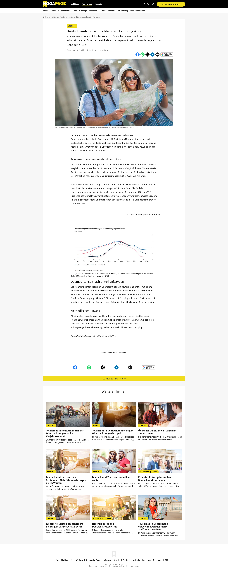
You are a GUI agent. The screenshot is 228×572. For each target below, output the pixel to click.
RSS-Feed (168, 560)
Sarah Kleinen (102, 50)
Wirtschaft (54, 11)
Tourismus (63, 17)
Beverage (83, 11)
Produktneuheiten (137, 11)
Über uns (107, 560)
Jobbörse (75, 4)
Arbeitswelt (65, 11)
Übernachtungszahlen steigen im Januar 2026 (157, 432)
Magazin (98, 4)
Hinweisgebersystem (132, 566)
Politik (45, 11)
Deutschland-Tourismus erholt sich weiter (112, 478)
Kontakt (117, 560)
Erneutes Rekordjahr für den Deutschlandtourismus (154, 478)
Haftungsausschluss (118, 566)
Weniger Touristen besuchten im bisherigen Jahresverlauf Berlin (64, 525)
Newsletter (157, 560)
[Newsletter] (143, 4)
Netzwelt (111, 11)
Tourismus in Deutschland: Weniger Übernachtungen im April (112, 432)
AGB (109, 566)
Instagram (146, 560)
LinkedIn (136, 560)
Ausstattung (123, 11)
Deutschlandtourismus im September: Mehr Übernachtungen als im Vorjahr (66, 479)
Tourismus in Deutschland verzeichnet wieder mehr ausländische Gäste (153, 526)
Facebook (126, 560)
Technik (103, 11)
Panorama (93, 11)
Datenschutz (93, 566)
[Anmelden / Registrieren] (153, 4)
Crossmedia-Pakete (93, 560)
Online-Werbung (76, 560)
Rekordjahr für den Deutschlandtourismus (105, 525)
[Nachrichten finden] (148, 4)
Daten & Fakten (62, 560)
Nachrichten (87, 4)
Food (75, 11)
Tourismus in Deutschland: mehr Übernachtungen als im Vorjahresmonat (64, 433)
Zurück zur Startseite (114, 378)
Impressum (102, 566)
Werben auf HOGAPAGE (171, 4)
